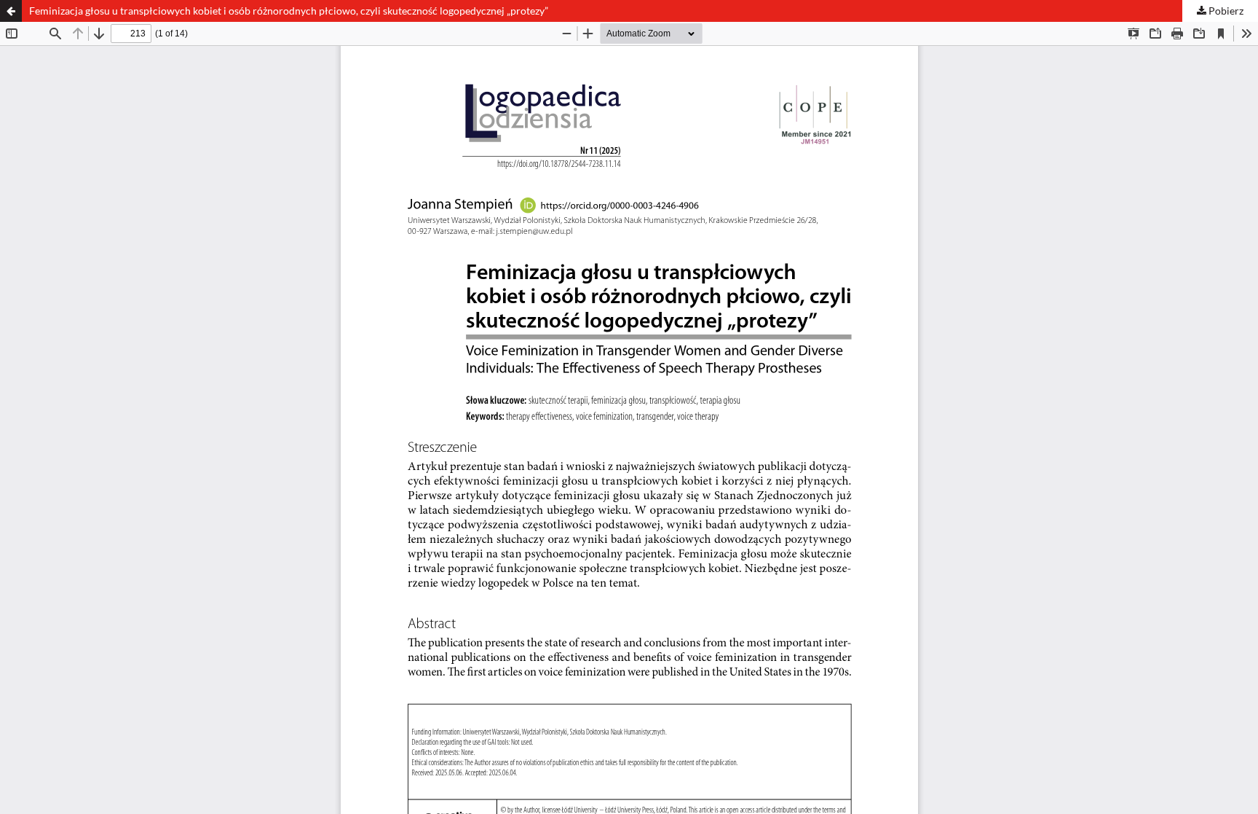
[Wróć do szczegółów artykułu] (11, 11)
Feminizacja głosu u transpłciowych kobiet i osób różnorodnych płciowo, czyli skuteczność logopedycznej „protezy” (288, 10)
